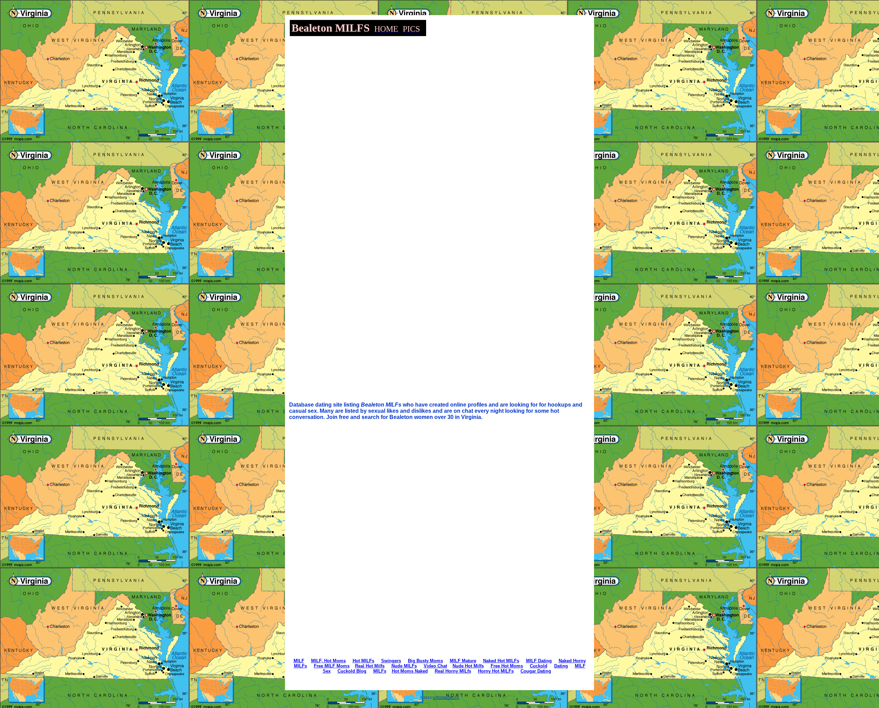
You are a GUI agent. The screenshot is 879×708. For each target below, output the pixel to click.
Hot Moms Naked (410, 671)
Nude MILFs (404, 665)
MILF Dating (539, 660)
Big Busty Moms (425, 660)
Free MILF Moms (332, 665)
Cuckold (538, 665)
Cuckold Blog (352, 671)
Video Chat (435, 665)
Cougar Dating (536, 671)
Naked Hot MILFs (501, 660)
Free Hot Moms (507, 665)
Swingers (391, 660)
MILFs (379, 671)
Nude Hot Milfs (468, 665)
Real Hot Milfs (370, 665)
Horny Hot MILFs (496, 671)
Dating (561, 665)
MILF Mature (463, 660)
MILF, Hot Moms (328, 660)
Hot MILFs (363, 660)
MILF (299, 660)
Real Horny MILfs (453, 671)
